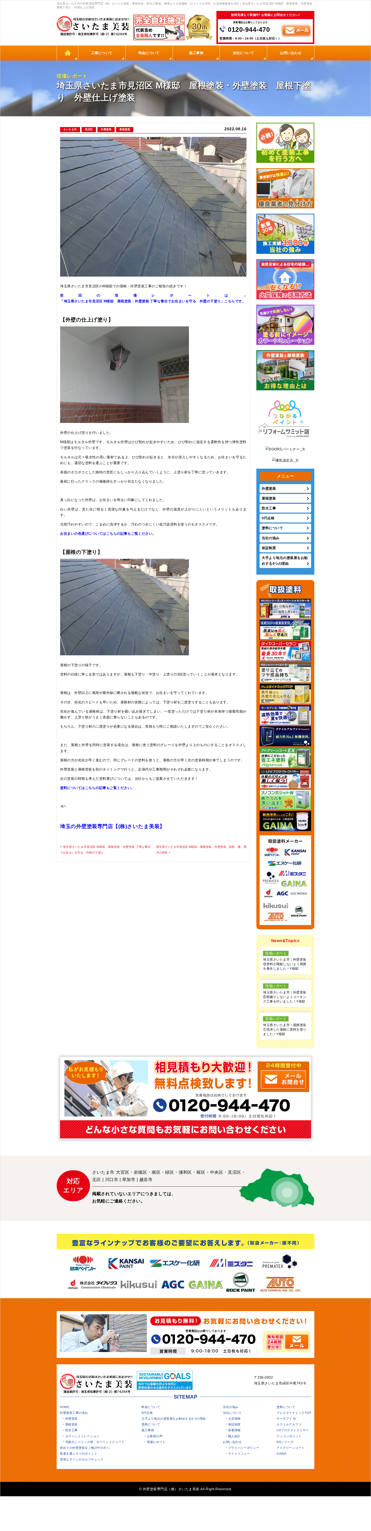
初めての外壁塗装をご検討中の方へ (85, 1447)
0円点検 (268, 518)
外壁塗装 (106, 129)
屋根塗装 (124, 129)
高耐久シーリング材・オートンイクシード (95, 1442)
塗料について (272, 528)
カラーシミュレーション (82, 1436)
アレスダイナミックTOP (294, 1412)
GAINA (281, 1453)
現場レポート (156, 1442)
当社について (243, 53)
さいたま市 (70, 129)
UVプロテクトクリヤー (293, 1430)
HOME (67, 53)
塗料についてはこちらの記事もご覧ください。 (97, 788)
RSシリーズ (285, 1442)
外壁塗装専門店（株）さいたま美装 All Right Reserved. (187, 1489)
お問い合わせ (290, 53)
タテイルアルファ (289, 1424)
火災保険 (234, 1418)
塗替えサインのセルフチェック (81, 1459)
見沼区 (89, 129)
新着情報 (234, 1430)
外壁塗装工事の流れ (74, 1412)
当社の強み (271, 538)
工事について (102, 53)
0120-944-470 (249, 29)
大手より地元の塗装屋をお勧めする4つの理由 (285, 560)
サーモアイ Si (286, 1418)
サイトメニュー (239, 1453)
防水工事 (269, 508)
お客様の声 (155, 1436)
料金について (149, 53)
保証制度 (269, 548)
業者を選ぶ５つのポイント (78, 1453)
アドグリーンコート (291, 1447)
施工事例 (196, 53)
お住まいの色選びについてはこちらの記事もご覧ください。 (108, 533)
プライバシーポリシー (243, 1447)
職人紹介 (234, 1436)
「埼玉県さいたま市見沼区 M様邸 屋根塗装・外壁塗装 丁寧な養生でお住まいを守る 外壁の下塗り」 (142, 301)
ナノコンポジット (289, 1436)
